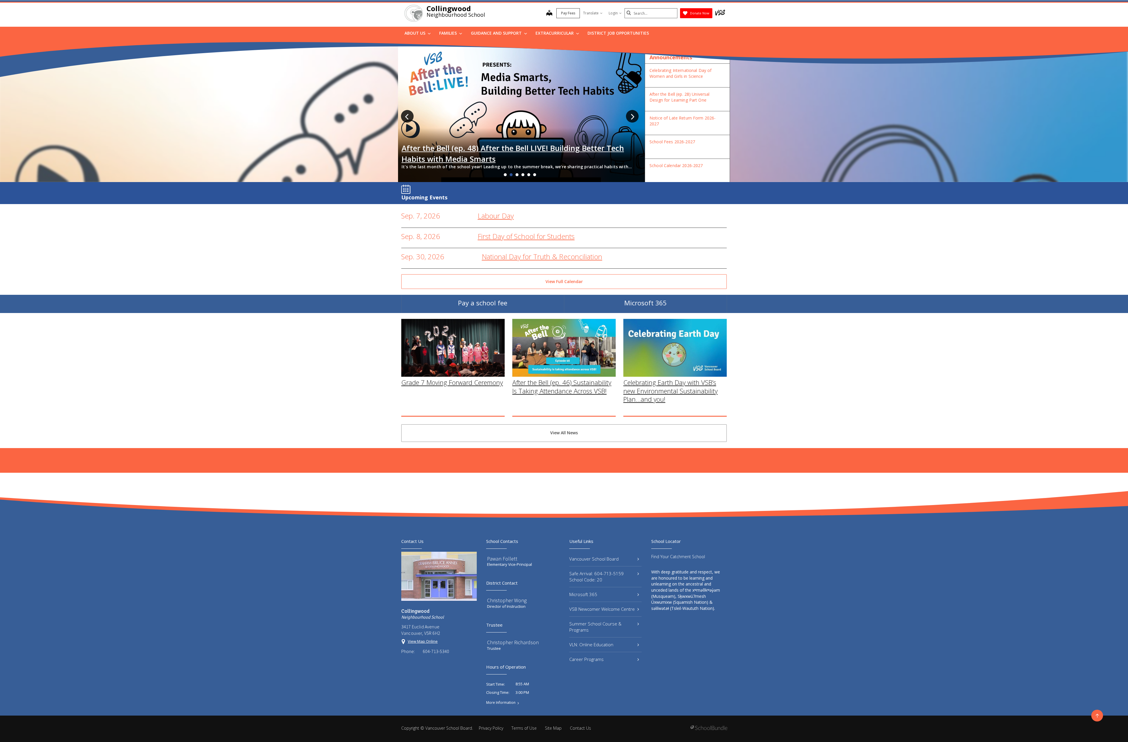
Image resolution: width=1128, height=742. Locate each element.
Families (448, 33)
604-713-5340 (436, 651)
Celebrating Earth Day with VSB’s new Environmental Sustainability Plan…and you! (670, 390)
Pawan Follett (502, 558)
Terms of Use (524, 728)
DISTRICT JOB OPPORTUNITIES (618, 33)
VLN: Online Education (591, 644)
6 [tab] (534, 174)
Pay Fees (568, 13)
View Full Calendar (564, 281)
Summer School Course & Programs (595, 627)
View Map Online (423, 641)
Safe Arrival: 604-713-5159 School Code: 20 (596, 577)
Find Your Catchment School (678, 556)
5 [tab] (528, 174)
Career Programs (586, 659)
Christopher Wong (507, 600)
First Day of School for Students (526, 236)
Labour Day (496, 216)
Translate (591, 13)
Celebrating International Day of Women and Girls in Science (680, 73)
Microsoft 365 (645, 302)
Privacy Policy (491, 728)
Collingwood (449, 8)
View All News (564, 432)
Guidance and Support (497, 33)
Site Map (553, 728)
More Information (501, 702)
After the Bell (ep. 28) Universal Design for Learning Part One (679, 97)
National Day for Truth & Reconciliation (542, 256)
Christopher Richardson (513, 642)
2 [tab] (511, 174)
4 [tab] (522, 174)
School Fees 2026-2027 (672, 141)
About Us (415, 33)
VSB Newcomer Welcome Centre (602, 609)
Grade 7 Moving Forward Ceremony (452, 382)
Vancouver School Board (594, 559)
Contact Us (580, 728)
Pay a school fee (482, 302)
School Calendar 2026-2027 (676, 165)
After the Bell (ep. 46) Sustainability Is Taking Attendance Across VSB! (561, 386)
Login (613, 13)
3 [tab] (517, 174)
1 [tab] (505, 174)
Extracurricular (555, 33)
